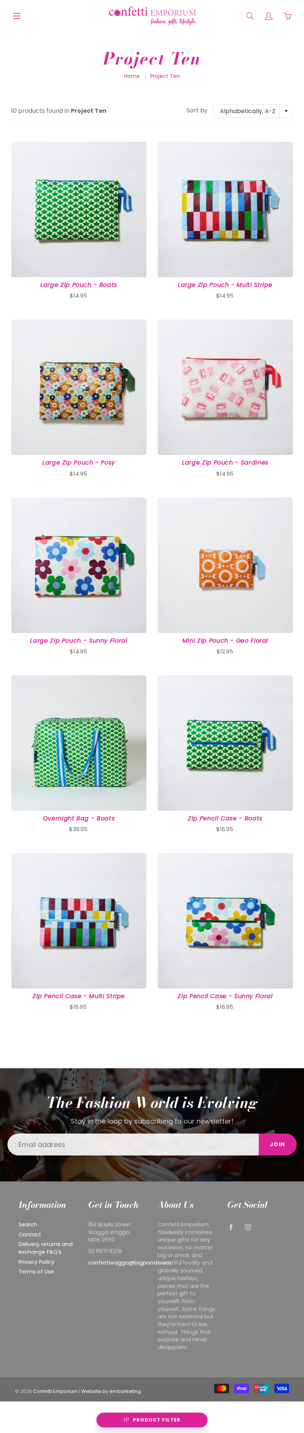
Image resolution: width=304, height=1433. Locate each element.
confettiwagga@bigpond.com (129, 1262)
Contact (30, 1234)
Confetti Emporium (55, 1391)
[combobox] (253, 111)
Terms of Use (36, 1271)
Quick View (78, 209)
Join (277, 1144)
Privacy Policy (36, 1262)
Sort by (197, 110)
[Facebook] (231, 1227)
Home (132, 76)
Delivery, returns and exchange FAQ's (46, 1248)
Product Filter (157, 1419)
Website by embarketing (111, 1391)
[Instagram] (248, 1227)
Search (28, 1224)
